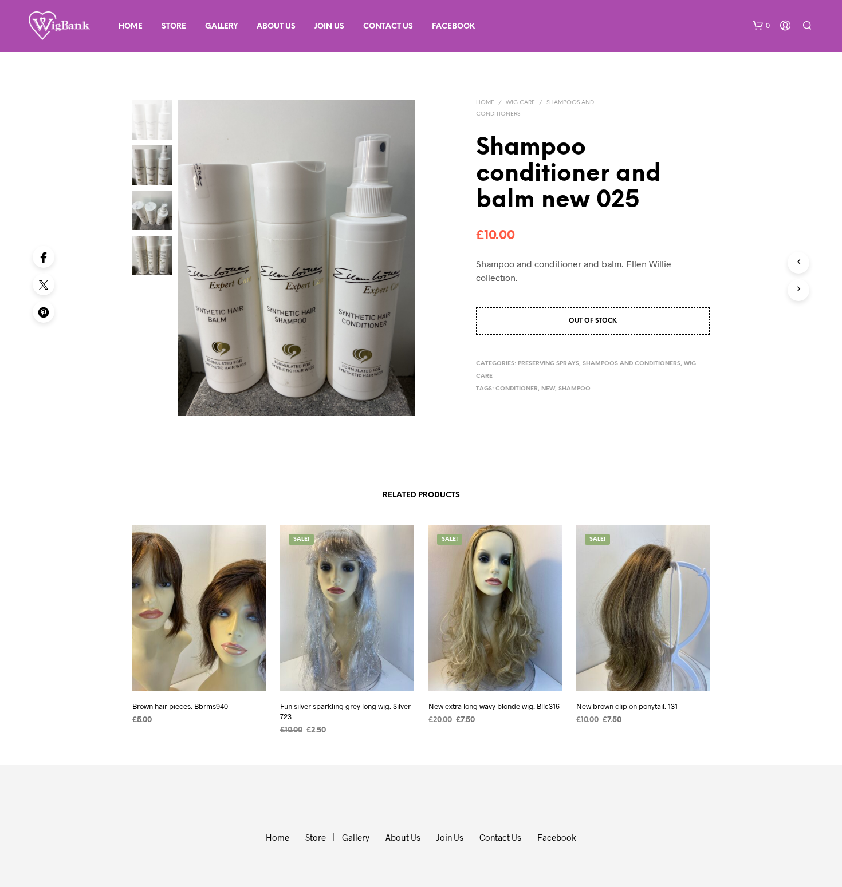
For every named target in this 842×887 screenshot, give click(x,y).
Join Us (329, 26)
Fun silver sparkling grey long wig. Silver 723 (345, 711)
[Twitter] (43, 284)
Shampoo (574, 389)
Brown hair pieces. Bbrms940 (180, 706)
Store (174, 26)
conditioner (516, 389)
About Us (276, 26)
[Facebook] (43, 257)
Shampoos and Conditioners (631, 364)
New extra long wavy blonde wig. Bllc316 (494, 706)
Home (131, 26)
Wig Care (520, 103)
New (548, 389)
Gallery (221, 26)
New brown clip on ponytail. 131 (627, 706)
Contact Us (388, 26)
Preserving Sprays (548, 364)
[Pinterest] (43, 312)
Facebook (453, 26)
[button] (761, 25)
